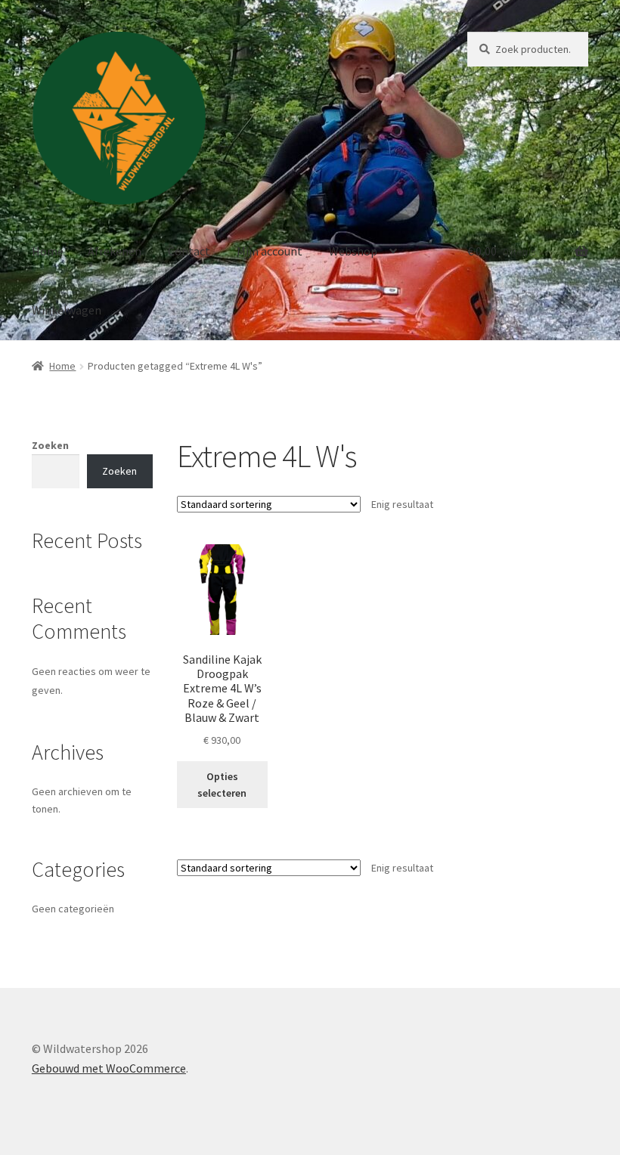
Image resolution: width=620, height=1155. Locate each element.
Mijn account (269, 251)
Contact (189, 251)
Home (48, 251)
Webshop (353, 251)
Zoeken (50, 445)
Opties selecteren (221, 784)
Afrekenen (114, 251)
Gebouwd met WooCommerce (109, 1068)
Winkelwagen (66, 309)
